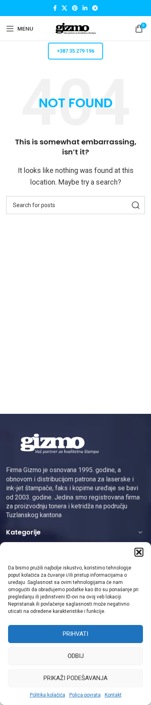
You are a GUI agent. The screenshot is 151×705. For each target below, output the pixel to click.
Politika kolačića (47, 695)
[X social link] (64, 8)
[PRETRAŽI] (135, 205)
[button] (139, 552)
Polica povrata (85, 695)
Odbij (76, 656)
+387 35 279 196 (75, 51)
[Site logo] (76, 28)
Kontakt (113, 695)
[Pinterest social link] (75, 8)
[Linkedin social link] (85, 8)
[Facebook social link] (55, 8)
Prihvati (75, 633)
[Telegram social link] (95, 8)
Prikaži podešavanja (75, 678)
